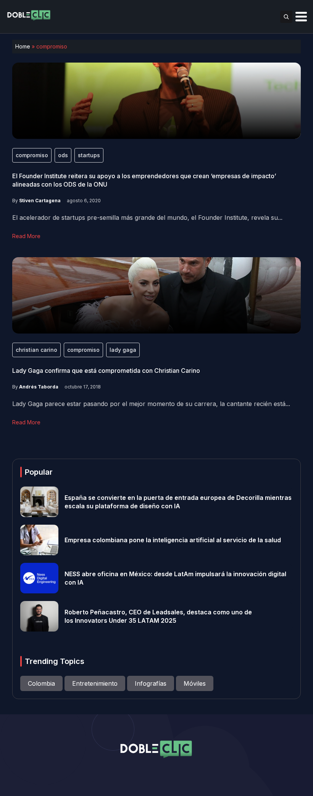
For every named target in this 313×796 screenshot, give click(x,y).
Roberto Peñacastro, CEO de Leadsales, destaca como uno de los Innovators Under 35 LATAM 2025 (158, 616)
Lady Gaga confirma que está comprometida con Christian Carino (106, 370)
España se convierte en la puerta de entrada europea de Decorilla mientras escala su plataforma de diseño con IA (178, 502)
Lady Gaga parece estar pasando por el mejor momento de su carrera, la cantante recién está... (151, 404)
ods (63, 155)
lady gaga (123, 349)
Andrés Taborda (38, 387)
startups (89, 155)
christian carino (36, 349)
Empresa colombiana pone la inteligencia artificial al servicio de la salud (173, 540)
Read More (26, 236)
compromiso (32, 155)
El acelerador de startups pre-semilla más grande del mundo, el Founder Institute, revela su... (147, 217)
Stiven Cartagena (40, 200)
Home (22, 46)
